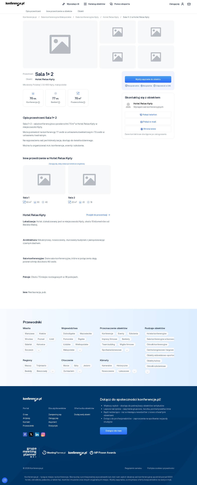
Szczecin (29, 350)
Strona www (149, 128)
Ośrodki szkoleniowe (156, 366)
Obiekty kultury (153, 360)
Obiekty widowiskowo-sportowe (161, 355)
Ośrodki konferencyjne (157, 344)
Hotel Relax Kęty (111, 17)
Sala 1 (26, 197)
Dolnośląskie (69, 333)
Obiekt (81, 11)
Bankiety (126, 339)
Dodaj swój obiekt (82, 414)
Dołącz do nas (113, 430)
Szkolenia (133, 333)
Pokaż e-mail (149, 121)
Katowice (41, 344)
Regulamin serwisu (133, 468)
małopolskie (61, 84)
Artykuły (26, 418)
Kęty (52, 84)
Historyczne (122, 365)
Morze (66, 365)
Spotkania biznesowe (111, 350)
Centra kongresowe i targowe (160, 350)
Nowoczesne (108, 371)
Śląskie (81, 339)
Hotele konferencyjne (156, 333)
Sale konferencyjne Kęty (87, 17)
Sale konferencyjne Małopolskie (56, 17)
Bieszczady (42, 371)
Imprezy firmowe (109, 339)
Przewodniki (28, 425)
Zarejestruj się (55, 414)
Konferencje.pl (30, 17)
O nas (25, 414)
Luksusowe (124, 371)
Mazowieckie (86, 333)
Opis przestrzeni (33, 11)
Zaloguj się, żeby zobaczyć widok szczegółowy (67, 164)
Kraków (42, 333)
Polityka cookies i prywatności (160, 468)
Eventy (121, 333)
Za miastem (68, 371)
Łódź (51, 339)
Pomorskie (68, 339)
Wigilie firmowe (127, 344)
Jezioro (86, 365)
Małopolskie (68, 350)
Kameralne (107, 365)
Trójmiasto (41, 365)
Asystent (53, 422)
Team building (108, 344)
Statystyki (53, 425)
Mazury (28, 365)
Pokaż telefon (150, 114)
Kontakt (26, 422)
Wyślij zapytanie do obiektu (148, 79)
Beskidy (28, 371)
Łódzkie (66, 344)
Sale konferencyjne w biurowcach (162, 339)
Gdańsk (28, 344)
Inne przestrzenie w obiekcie (59, 11)
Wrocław (29, 339)
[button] (94, 4)
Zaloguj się (53, 418)
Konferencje (107, 333)
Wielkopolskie (81, 344)
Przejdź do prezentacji (96, 215)
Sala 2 (71, 197)
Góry (76, 365)
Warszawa (29, 333)
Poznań (41, 339)
